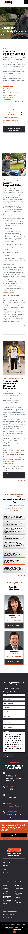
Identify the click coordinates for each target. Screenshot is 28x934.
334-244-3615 (15, 746)
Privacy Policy (19, 888)
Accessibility (6, 881)
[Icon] (4, 773)
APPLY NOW (6, 862)
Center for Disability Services (14, 620)
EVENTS (5, 865)
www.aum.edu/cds (8, 292)
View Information (14, 625)
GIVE (4, 869)
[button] (14, 516)
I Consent (7, 731)
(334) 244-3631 (11, 95)
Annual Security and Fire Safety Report (19, 893)
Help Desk (5, 888)
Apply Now (14, 835)
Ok (14, 931)
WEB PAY (5, 872)
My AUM (5, 885)
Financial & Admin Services (8, 892)
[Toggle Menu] (26, 2)
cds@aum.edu (8, 278)
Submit (8, 756)
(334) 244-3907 (10, 97)
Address (9, 773)
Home (3, 34)
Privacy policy (17, 929)
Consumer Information (18, 901)
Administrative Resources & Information (7, 902)
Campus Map (19, 881)
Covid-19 (17, 897)
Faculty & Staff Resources (7, 897)
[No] (26, 928)
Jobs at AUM (18, 885)
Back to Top (21, 325)
